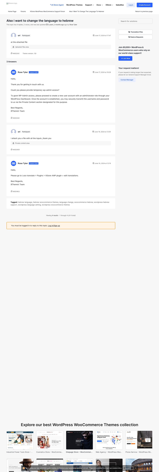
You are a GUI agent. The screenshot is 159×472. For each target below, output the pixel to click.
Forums (23, 11)
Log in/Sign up (54, 225)
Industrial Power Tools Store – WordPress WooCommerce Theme (20, 452)
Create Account (144, 5)
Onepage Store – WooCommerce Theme (79, 452)
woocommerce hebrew (83, 202)
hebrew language (25, 202)
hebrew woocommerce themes (45, 202)
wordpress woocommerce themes (56, 205)
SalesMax (120, 5)
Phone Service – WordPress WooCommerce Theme (139, 452)
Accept (128, 468)
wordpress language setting (29, 205)
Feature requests (136, 37)
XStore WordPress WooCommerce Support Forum (47, 11)
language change (66, 202)
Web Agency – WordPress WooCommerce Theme (109, 452)
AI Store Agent (57, 5)
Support (88, 5)
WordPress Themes (74, 5)
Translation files (137, 32)
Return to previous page (144, 11)
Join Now (126, 58)
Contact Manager (127, 80)
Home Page (12, 11)
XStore (108, 5)
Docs (99, 5)
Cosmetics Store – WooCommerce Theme (49, 452)
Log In (131, 5)
